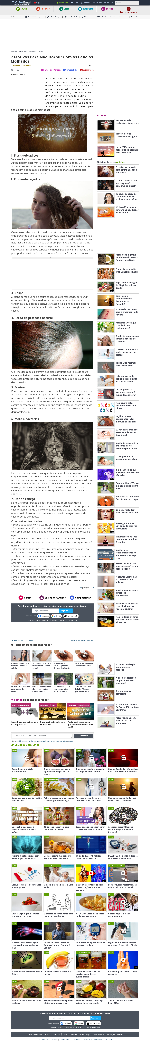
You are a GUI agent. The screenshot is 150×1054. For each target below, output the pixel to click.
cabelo (24, 741)
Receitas (45, 8)
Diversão (73, 1034)
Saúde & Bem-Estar (28, 52)
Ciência (86, 17)
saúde (19, 741)
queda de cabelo (61, 741)
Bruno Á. (22, 74)
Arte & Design (55, 17)
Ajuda (75, 3)
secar (36, 741)
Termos (59, 620)
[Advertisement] (75, 34)
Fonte (80, 588)
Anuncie (109, 1039)
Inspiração (87, 8)
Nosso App (63, 3)
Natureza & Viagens (35, 17)
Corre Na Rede (72, 17)
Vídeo (39, 2)
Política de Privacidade (70, 620)
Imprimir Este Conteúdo (23, 640)
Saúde (23, 8)
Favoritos (135, 17)
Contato (86, 3)
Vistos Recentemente (118, 17)
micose (52, 741)
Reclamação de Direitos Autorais (82, 640)
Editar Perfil (101, 17)
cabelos (30, 741)
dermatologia (44, 741)
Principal (14, 52)
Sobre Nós (65, 1039)
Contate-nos (43, 1039)
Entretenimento (128, 12)
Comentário (83, 736)
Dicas (66, 8)
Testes (109, 8)
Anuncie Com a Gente (104, 3)
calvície (70, 741)
